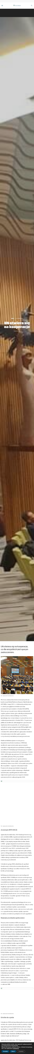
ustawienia (16, 1048)
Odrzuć (13, 1051)
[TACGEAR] (17, 6)
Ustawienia (21, 1051)
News (12, 318)
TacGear (18, 331)
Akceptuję (5, 1051)
